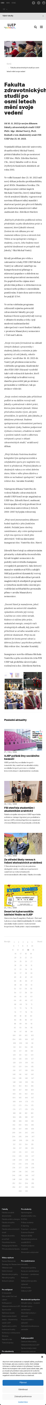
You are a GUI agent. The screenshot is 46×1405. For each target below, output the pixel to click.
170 (26, 1102)
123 (32, 1055)
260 (20, 1191)
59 (31, 993)
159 (32, 1090)
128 (14, 1063)
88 (15, 1024)
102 (26, 1035)
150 (26, 1082)
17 (20, 954)
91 (31, 1024)
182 (26, 1113)
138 (26, 1070)
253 (20, 1183)
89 (20, 1024)
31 (31, 965)
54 (26, 989)
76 (15, 1012)
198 (26, 1129)
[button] (42, 1357)
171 (32, 1102)
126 (26, 1059)
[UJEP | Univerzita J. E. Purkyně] (10, 26)
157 (20, 1090)
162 (26, 1094)
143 (32, 1074)
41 (20, 977)
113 (20, 1047)
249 (20, 1179)
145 (20, 1078)
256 (13, 1187)
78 (26, 1012)
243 (32, 1172)
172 (14, 1105)
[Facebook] (33, 2)
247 (33, 1175)
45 (20, 981)
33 (20, 969)
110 (27, 1043)
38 (26, 973)
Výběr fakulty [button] (8, 16)
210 (27, 1140)
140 (14, 1074)
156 (14, 1090)
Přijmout (23, 1383)
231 (33, 1160)
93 (20, 1028)
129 (20, 1063)
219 (32, 1148)
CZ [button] (4, 9)
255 (32, 1183)
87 (31, 1020)
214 (26, 1144)
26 (26, 961)
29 (21, 965)
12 (18, 950)
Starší (39, 942)
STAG (14, 3)
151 (32, 1082)
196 (14, 1129)
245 (20, 1175)
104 (14, 1039)
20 (15, 958)
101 (20, 1035)
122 (26, 1055)
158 (26, 1090)
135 (32, 1067)
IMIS (8, 3)
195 (32, 1125)
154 (26, 1086)
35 (31, 969)
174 (26, 1105)
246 (26, 1175)
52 (15, 989)
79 (31, 1012)
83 (31, 1016)
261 (26, 1191)
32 (15, 969)
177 (20, 1109)
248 (13, 1179)
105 (20, 1039)
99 (32, 1032)
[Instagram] (38, 2)
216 (14, 1148)
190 (26, 1121)
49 (21, 985)
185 (20, 1117)
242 (26, 1172)
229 (20, 1160)
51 (31, 985)
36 (15, 973)
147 (32, 1078)
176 (14, 1109)
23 (31, 958)
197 (20, 1129)
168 (14, 1102)
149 (20, 1082)
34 (26, 969)
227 (32, 1156)
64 (15, 1000)
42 (26, 977)
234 (26, 1164)
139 (32, 1070)
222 (26, 1152)
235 (32, 1164)
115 (32, 1047)
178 (26, 1109)
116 (14, 1051)
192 (14, 1125)
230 (26, 1160)
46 (26, 981)
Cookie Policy (23, 1402)
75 (31, 1008)
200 (13, 1133)
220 (14, 1152)
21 (20, 958)
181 (20, 1113)
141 (20, 1074)
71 (31, 1004)
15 (33, 950)
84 (15, 1020)
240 (13, 1172)
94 (26, 1028)
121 (20, 1055)
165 (20, 1098)
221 (20, 1152)
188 (14, 1121)
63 (31, 997)
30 (26, 965)
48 (15, 985)
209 (20, 1140)
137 (20, 1070)
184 (14, 1117)
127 (32, 1059)
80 (15, 1016)
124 (14, 1059)
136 (14, 1070)
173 (20, 1105)
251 (33, 1179)
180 (14, 1113)
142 (26, 1074)
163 (32, 1094)
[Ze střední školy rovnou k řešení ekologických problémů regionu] (23, 844)
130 (26, 1063)
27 (31, 961)
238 (26, 1168)
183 (32, 1113)
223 (32, 1152)
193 (20, 1125)
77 (20, 1012)
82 (26, 1016)
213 (20, 1144)
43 (31, 977)
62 (26, 997)
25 (20, 961)
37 (20, 973)
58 (26, 993)
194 (26, 1125)
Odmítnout (23, 1390)
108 (14, 1043)
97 (20, 1032)
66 (26, 1000)
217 (20, 1148)
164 (14, 1098)
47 (32, 981)
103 (32, 1035)
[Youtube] (43, 2)
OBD (2, 3)
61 (20, 997)
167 (32, 1098)
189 (20, 1121)
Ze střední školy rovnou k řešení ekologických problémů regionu (23, 862)
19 (31, 954)
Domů (9, 64)
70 (26, 1004)
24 (15, 961)
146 (26, 1078)
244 (13, 1175)
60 (15, 997)
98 (26, 1032)
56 (15, 993)
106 (26, 1039)
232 (13, 1164)
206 (26, 1137)
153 (20, 1086)
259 (32, 1187)
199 (32, 1129)
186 (26, 1117)
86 (26, 1020)
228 (14, 1160)
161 (20, 1094)
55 (31, 989)
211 (33, 1140)
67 (32, 1000)
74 (26, 1008)
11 (13, 950)
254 (26, 1183)
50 (26, 985)
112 (14, 1047)
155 (32, 1086)
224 (13, 1156)
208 (14, 1140)
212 (14, 1144)
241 (20, 1172)
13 (23, 950)
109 (20, 1043)
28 (15, 965)
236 (13, 1168)
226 (26, 1156)
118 (26, 1051)
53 (20, 989)
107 (32, 1039)
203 (32, 1133)
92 (15, 1028)
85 (20, 1020)
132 (14, 1067)
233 (20, 1164)
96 (15, 1032)
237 (20, 1168)
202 (26, 1133)
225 (20, 1156)
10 (32, 946)
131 (32, 1063)
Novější (7, 942)
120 (14, 1055)
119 (32, 1051)
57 (20, 993)
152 (14, 1086)
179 (32, 1109)
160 (14, 1094)
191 (32, 1121)
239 (32, 1168)
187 (32, 1117)
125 (20, 1059)
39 (31, 973)
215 (32, 1144)
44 (15, 981)
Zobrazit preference (23, 1397)
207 (33, 1137)
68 (15, 1004)
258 (26, 1187)
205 (20, 1137)
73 (20, 1008)
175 (32, 1105)
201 (20, 1133)
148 (14, 1082)
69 (21, 1004)
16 (15, 954)
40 (15, 977)
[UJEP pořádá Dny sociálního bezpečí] (23, 740)
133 (20, 1067)
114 (26, 1047)
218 (26, 1148)
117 (20, 1051)
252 (13, 1183)
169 (20, 1102)
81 (20, 1016)
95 (31, 1028)
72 (15, 1008)
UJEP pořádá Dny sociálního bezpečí (21, 757)
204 (13, 1137)
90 (26, 1024)
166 (26, 1098)
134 (26, 1067)
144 (14, 1078)
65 (20, 1000)
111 (32, 1043)
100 (14, 1035)
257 (20, 1187)
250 (26, 1179)
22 (26, 958)
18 (26, 954)
